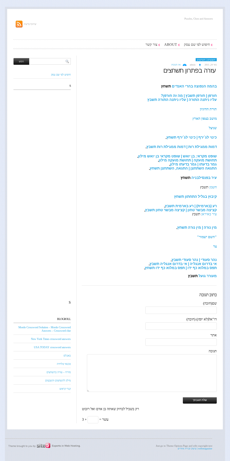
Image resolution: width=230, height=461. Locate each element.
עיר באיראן (209, 214)
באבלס (67, 355)
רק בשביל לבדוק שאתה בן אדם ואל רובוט (110, 409)
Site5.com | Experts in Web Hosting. (42, 445)
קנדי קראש (65, 388)
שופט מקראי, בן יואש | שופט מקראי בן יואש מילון (177, 156)
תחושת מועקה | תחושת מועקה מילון (188, 160)
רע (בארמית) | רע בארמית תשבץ (191, 206)
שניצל (213, 128)
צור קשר (151, 44)
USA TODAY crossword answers (52, 347)
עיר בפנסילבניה (204, 178)
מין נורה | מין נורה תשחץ (197, 227)
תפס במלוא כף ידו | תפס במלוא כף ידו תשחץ (181, 268)
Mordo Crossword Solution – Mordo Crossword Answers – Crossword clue (44, 329)
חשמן (213, 187)
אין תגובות (176, 64)
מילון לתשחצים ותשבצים (58, 380)
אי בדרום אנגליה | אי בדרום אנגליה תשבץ (183, 264)
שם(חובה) (210, 303)
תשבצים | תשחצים (206, 59)
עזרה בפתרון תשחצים (189, 70)
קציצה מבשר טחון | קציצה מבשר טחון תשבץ (181, 210)
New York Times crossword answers (51, 339)
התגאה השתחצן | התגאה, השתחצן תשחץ (183, 168)
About (170, 44)
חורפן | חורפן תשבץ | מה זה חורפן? (189, 96)
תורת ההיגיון (208, 109)
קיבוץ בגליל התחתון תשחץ (195, 196)
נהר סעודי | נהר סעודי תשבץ (194, 260)
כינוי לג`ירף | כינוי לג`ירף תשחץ (191, 137)
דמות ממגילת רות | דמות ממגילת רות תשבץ (181, 147)
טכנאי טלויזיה (64, 363)
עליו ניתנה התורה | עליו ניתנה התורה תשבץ (182, 100)
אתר (213, 335)
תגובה (213, 351)
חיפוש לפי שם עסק (197, 44)
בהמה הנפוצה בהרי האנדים (194, 86)
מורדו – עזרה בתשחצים (58, 372)
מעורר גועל (207, 276)
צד (215, 246)
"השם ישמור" (207, 237)
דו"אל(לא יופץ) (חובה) (201, 319)
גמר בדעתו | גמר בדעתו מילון (193, 164)
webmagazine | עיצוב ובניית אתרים (195, 448)
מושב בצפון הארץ (204, 118)
